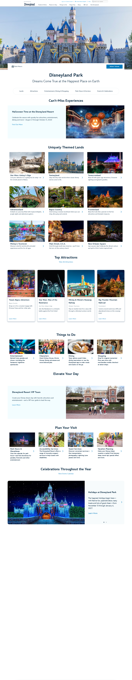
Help (89, 1)
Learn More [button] (12, 319)
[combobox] (100, 1)
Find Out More (17, 125)
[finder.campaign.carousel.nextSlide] (121, 502)
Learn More (16, 405)
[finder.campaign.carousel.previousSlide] (10, 502)
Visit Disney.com (27, 1)
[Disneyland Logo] (29, 4)
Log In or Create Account (67, 1)
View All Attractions (66, 262)
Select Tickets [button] (114, 66)
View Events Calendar (66, 474)
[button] (85, 4)
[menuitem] (75, 1)
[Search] (93, 1)
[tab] (66, 502)
